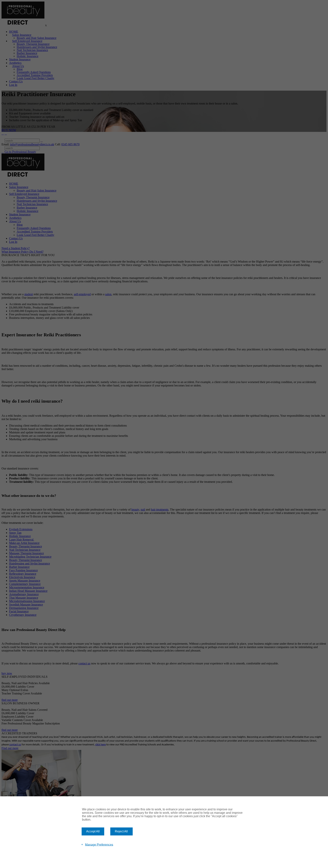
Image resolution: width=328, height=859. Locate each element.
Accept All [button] (93, 831)
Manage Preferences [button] (99, 844)
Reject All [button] (121, 831)
